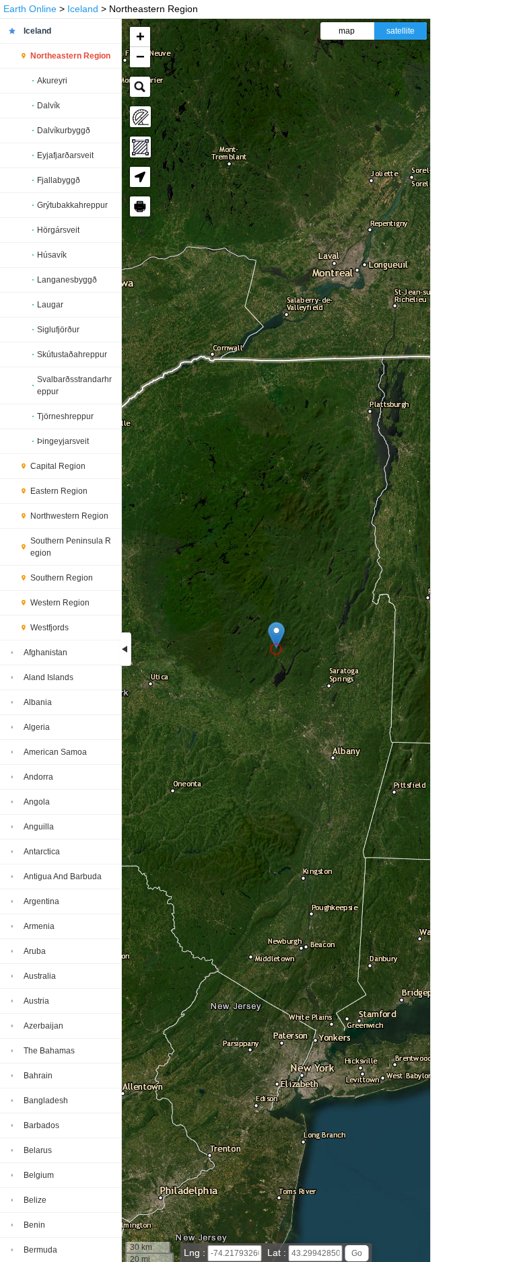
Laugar (50, 304)
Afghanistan (45, 652)
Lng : (196, 1252)
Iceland (82, 8)
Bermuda (40, 1250)
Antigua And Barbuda (63, 876)
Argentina (41, 901)
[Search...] (140, 87)
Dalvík (48, 105)
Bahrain (38, 1075)
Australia (40, 976)
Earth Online (30, 8)
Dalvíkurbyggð (63, 130)
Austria (36, 1001)
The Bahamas (49, 1050)
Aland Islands (48, 677)
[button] (276, 635)
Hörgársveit (58, 230)
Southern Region (61, 578)
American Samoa (55, 752)
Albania (38, 702)
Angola (37, 802)
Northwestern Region (69, 516)
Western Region (60, 602)
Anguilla (39, 826)
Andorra (38, 777)
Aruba (35, 951)
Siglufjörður (58, 329)
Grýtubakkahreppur (72, 205)
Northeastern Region (70, 56)
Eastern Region (59, 491)
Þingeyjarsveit (63, 441)
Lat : (278, 1252)
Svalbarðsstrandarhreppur (74, 385)
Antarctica (42, 851)
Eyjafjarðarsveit (65, 155)
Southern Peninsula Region (70, 547)
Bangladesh (46, 1100)
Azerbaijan (43, 1026)
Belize (35, 1200)
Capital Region (57, 466)
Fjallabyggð (58, 180)
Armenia (39, 926)
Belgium (39, 1175)
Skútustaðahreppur (72, 354)
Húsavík (52, 255)
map (347, 31)
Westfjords (49, 627)
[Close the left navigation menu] (125, 649)
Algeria (37, 727)
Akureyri (52, 80)
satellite (400, 31)
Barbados (41, 1125)
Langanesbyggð (67, 280)
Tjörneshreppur (65, 416)
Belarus (38, 1150)
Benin (34, 1225)
